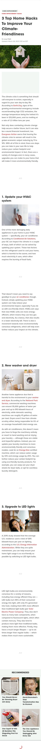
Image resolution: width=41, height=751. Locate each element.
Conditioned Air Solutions (24, 238)
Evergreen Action (9, 134)
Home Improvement (9, 11)
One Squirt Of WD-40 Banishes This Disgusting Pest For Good (10, 732)
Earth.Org (17, 105)
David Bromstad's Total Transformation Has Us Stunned (31, 701)
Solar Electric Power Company (17, 610)
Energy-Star (24, 450)
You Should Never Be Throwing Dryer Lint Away (9, 700)
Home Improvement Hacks (12, 14)
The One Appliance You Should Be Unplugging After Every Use (31, 732)
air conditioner (23, 296)
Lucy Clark (7, 39)
